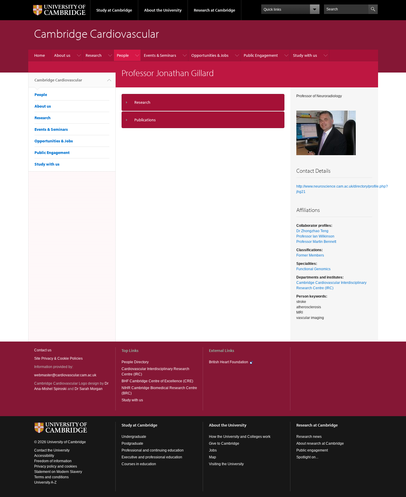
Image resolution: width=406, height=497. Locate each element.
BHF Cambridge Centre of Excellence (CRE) (157, 381)
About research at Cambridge (320, 443)
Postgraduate (132, 443)
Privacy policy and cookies (55, 466)
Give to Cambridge (224, 443)
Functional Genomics (313, 269)
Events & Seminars (160, 55)
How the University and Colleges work (239, 437)
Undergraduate (134, 437)
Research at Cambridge (214, 10)
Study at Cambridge (114, 10)
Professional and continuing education (153, 450)
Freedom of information (53, 461)
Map (212, 457)
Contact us (42, 350)
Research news (309, 437)
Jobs (213, 450)
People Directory (135, 362)
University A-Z (45, 482)
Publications (145, 119)
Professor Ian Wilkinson (315, 236)
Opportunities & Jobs (210, 55)
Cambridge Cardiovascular (58, 80)
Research (94, 55)
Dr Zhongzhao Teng (312, 231)
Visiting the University (226, 464)
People (123, 55)
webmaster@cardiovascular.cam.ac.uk (65, 375)
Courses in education (139, 464)
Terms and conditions (51, 477)
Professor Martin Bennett (316, 242)
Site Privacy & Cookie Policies (58, 358)
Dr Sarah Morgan (89, 389)
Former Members (310, 255)
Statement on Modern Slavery (58, 472)
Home (39, 55)
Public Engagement (261, 55)
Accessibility (44, 456)
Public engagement (312, 450)
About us (62, 55)
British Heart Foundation (228, 362)
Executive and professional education (152, 457)
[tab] (203, 102)
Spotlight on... (307, 457)
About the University (163, 10)
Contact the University (52, 450)
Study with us (305, 55)
